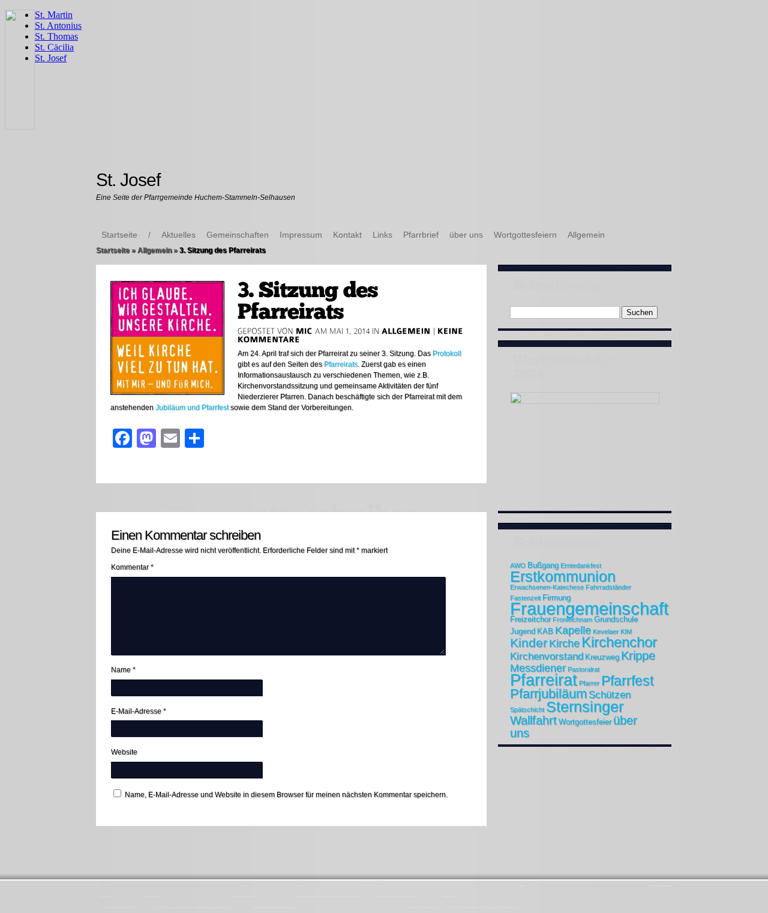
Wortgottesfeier (585, 721)
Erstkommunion (563, 576)
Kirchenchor (619, 642)
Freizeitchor (530, 619)
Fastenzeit (525, 597)
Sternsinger (584, 706)
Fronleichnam (572, 619)
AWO (518, 565)
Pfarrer (589, 683)
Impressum (301, 235)
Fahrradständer (608, 587)
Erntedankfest (580, 565)
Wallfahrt (533, 720)
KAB (545, 631)
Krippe (638, 655)
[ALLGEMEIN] (406, 331)
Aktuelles (178, 235)
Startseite (119, 235)
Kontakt (347, 235)
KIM (626, 631)
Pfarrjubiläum (548, 693)
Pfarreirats (341, 364)
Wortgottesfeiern (525, 235)
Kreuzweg (602, 656)
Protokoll (447, 353)
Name (123, 670)
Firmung (556, 597)
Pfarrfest (627, 681)
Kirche (564, 643)
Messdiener (538, 668)
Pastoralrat (583, 669)
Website (124, 752)
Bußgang (543, 565)
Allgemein (586, 235)
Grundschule (616, 619)
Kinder (528, 642)
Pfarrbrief (421, 235)
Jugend (522, 631)
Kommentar (132, 567)
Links (382, 235)
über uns (466, 235)
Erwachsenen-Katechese (547, 587)
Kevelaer (606, 631)
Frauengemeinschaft (589, 608)
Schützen (610, 695)
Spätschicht (527, 709)
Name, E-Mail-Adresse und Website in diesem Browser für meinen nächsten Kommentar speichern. (286, 795)
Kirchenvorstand (546, 656)
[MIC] (304, 331)
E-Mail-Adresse (138, 711)
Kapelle (573, 630)
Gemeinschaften (237, 235)
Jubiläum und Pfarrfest (192, 407)
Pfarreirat (543, 680)
